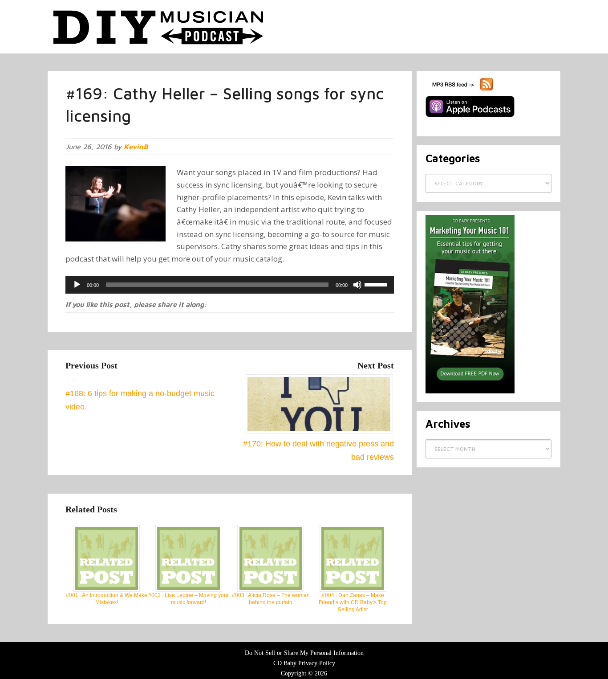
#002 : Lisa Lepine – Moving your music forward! (188, 598)
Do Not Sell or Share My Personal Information (304, 653)
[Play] (77, 284)
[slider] (377, 284)
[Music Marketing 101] (470, 392)
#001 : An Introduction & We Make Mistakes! (106, 598)
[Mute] (357, 284)
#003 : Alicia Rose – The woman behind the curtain (271, 598)
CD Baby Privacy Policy (304, 663)
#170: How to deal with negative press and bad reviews (318, 450)
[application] (229, 285)
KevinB (136, 147)
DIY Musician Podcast (159, 26)
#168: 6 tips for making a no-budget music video (140, 400)
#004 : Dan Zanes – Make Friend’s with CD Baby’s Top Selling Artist (353, 602)
